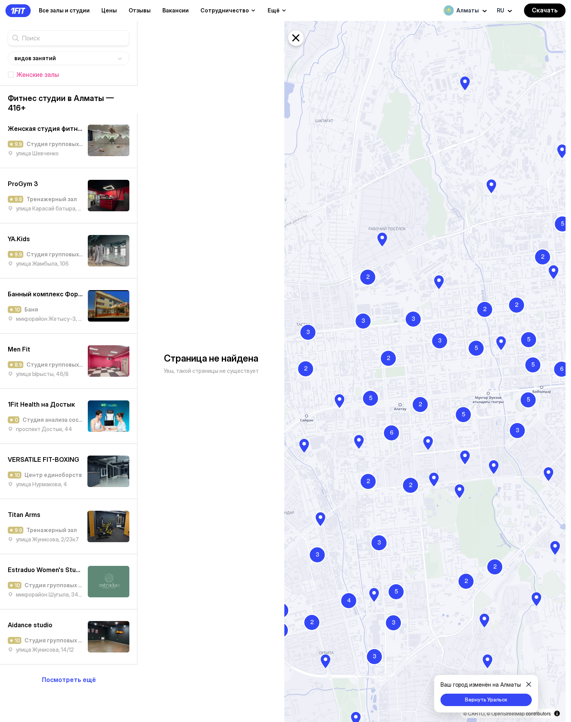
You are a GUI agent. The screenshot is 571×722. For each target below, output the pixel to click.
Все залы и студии (64, 10)
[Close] (528, 684)
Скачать (545, 10)
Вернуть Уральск (486, 699)
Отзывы (140, 10)
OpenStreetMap (508, 713)
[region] (425, 371)
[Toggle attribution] (557, 713)
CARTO (476, 713)
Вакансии (175, 10)
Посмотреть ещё (69, 680)
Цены (109, 10)
